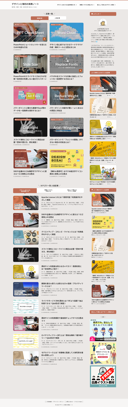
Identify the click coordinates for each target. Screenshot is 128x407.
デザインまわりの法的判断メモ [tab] (25, 190)
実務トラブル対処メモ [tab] (48, 190)
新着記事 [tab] (39, 18)
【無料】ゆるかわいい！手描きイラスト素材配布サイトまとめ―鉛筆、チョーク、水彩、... (103, 160)
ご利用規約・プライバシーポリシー (55, 401)
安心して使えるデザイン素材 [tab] (72, 190)
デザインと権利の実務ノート (25, 4)
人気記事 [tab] (57, 18)
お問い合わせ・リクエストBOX (74, 401)
